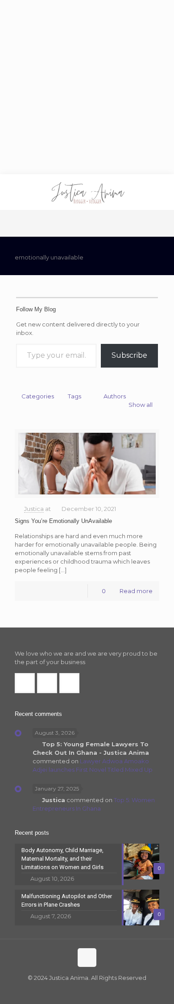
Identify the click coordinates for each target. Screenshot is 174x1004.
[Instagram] (105, 990)
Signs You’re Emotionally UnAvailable (63, 521)
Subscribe (129, 355)
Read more (136, 590)
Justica (34, 508)
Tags (74, 396)
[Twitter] (81, 990)
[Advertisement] (87, 87)
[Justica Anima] (87, 192)
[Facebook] (69, 990)
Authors (115, 396)
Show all (140, 404)
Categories (37, 396)
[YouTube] (93, 990)
